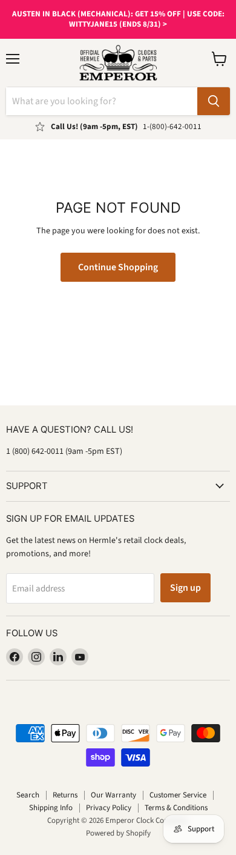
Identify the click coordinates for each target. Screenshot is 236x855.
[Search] (213, 101)
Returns (65, 795)
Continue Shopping (118, 267)
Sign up (185, 587)
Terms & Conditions (176, 807)
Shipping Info (51, 807)
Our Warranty (113, 795)
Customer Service (177, 795)
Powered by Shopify (118, 833)
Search (27, 795)
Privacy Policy (108, 807)
